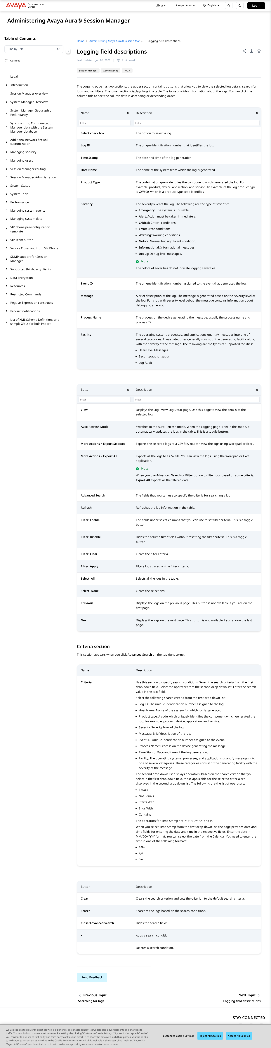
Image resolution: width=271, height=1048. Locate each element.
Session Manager (88, 70)
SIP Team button (21, 240)
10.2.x (127, 70)
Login (256, 6)
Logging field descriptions (242, 1001)
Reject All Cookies (210, 1035)
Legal (14, 76)
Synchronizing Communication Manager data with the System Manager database (31, 127)
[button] (104, 113)
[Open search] (228, 5)
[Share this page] (244, 51)
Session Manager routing (28, 169)
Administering (110, 70)
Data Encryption (21, 278)
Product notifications (25, 311)
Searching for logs (91, 1001)
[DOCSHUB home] (26, 5)
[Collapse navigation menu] (68, 51)
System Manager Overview (29, 102)
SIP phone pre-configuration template (30, 229)
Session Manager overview (29, 93)
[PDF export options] (251, 51)
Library (161, 5)
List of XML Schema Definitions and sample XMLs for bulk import (34, 322)
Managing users (21, 160)
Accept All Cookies (239, 1035)
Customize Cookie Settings (178, 1035)
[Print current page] (259, 51)
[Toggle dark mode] (240, 5)
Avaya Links (184, 5)
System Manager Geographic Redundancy (30, 112)
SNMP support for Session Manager (28, 259)
